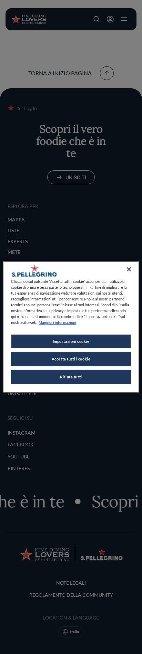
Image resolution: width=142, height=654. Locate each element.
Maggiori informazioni (57, 322)
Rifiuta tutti (71, 377)
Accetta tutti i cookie (71, 359)
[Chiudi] (128, 269)
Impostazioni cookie (71, 341)
